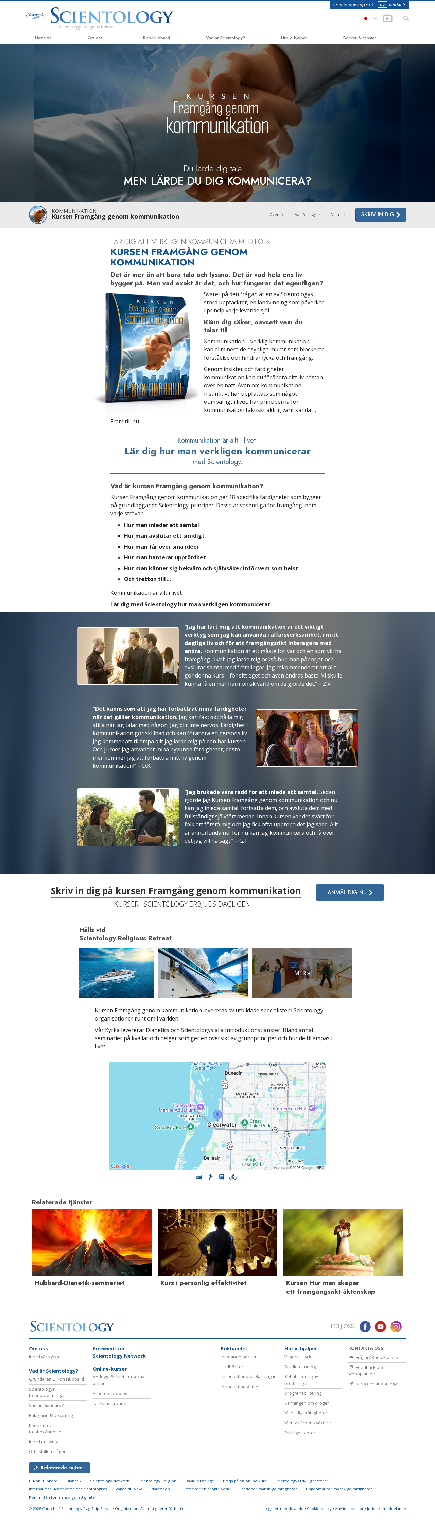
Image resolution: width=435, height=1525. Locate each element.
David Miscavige (199, 1480)
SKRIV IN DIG (378, 214)
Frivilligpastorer (299, 1433)
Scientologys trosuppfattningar (47, 1392)
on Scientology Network (119, 1352)
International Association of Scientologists (68, 1488)
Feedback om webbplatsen (365, 1370)
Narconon (160, 1488)
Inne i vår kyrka (44, 1357)
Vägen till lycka (299, 1357)
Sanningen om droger (306, 1403)
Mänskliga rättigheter (305, 1413)
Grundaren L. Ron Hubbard (56, 1379)
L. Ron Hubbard (154, 38)
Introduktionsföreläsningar (248, 1376)
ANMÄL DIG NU (348, 892)
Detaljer (338, 214)
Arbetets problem (111, 1393)
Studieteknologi (300, 1367)
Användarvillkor (349, 1508)
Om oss (95, 38)
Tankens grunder (110, 1403)
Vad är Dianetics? (46, 1405)
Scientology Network (109, 1480)
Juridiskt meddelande (386, 1508)
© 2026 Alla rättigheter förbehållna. (110, 1508)
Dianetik (73, 1480)
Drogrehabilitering (302, 1393)
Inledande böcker (239, 1357)
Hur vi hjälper (294, 38)
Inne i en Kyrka (43, 1441)
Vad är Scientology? (225, 38)
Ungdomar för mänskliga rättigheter (339, 1488)
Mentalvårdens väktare (307, 1422)
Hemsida (43, 38)
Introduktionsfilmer (240, 1387)
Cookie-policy (319, 1508)
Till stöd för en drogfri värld (204, 1488)
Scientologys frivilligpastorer (301, 1480)
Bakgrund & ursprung (51, 1415)
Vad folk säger (307, 214)
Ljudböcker (232, 1367)
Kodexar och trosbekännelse (45, 1428)
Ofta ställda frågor (47, 1451)
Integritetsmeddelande (282, 1508)
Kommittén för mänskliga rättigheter (63, 1497)
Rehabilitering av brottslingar (301, 1379)
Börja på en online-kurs (244, 1480)
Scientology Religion (157, 1480)
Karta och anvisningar (377, 1383)
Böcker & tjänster (359, 38)
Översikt (277, 214)
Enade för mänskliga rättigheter (268, 1488)
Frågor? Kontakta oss (376, 1357)
